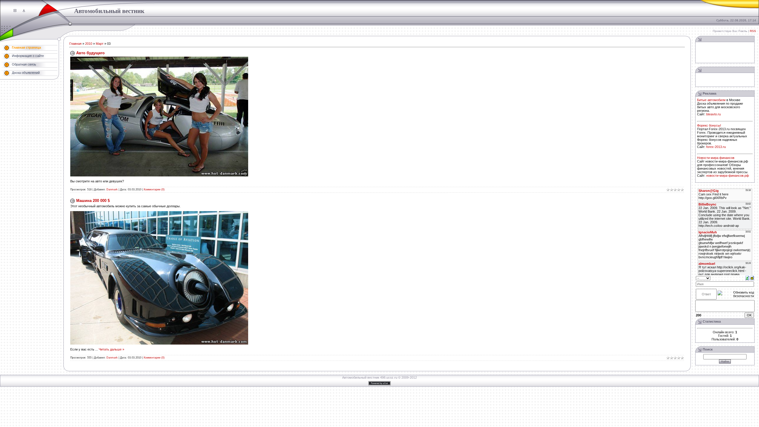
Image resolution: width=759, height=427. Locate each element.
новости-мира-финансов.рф (727, 175)
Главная (75, 43)
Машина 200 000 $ (93, 200)
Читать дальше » (111, 349)
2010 (88, 43)
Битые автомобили (711, 100)
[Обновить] (747, 278)
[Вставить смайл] (752, 278)
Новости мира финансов (715, 158)
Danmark (112, 189)
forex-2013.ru (716, 147)
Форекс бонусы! (709, 125)
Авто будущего (90, 53)
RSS (753, 31)
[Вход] (24, 10)
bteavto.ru (713, 114)
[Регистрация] (15, 10)
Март (99, 43)
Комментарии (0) (154, 189)
